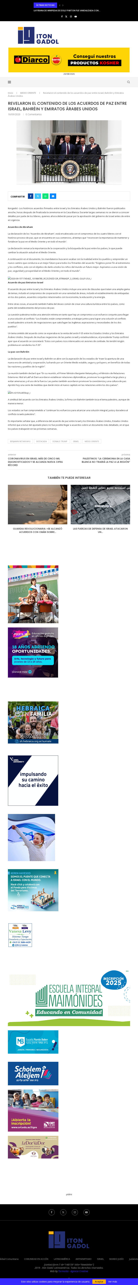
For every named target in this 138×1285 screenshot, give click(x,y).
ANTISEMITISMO (84, 1258)
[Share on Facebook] (30, 196)
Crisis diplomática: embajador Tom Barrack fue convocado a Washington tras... (79, 10)
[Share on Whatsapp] (45, 196)
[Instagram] (71, 16)
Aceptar (99, 1281)
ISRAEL (100, 1258)
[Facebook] (61, 16)
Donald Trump (60, 441)
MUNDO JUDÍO (116, 1258)
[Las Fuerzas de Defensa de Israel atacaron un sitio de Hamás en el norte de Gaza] (37, 504)
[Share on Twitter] (38, 196)
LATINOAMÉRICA (62, 1258)
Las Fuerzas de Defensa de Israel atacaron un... (37, 530)
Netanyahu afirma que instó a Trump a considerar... (100, 530)
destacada (41, 441)
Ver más (112, 1281)
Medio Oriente (92, 441)
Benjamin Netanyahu (20, 441)
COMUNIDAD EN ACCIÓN (36, 1258)
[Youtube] (76, 16)
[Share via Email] (53, 196)
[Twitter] (66, 16)
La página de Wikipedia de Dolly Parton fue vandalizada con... (67, 5)
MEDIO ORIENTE (28, 92)
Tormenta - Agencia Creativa (73, 1271)
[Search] (128, 82)
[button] (59, 5)
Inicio (10, 92)
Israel (76, 441)
